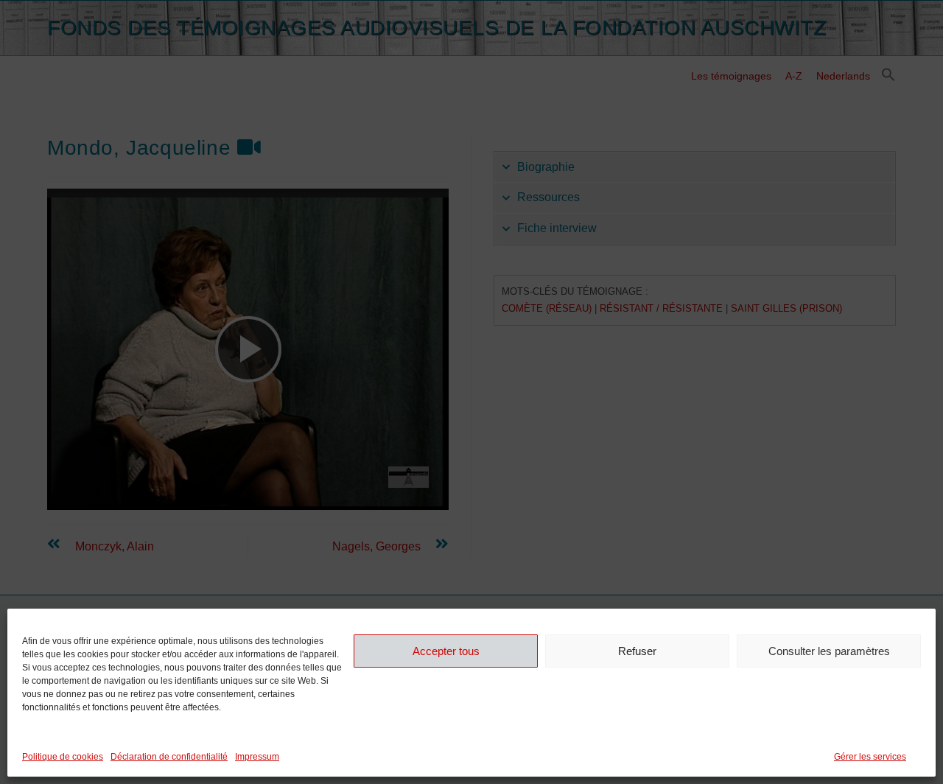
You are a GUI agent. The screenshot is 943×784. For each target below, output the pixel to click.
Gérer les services (870, 757)
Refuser (637, 650)
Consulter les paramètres (829, 650)
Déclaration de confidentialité (169, 757)
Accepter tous (446, 650)
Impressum (257, 757)
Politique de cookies (62, 757)
